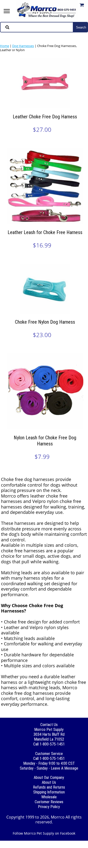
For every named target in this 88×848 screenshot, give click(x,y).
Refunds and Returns (49, 787)
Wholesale (49, 797)
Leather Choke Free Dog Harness (45, 117)
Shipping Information (49, 792)
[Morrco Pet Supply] (47, 10)
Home (4, 46)
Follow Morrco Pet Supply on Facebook (44, 833)
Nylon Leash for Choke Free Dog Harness (45, 441)
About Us (49, 782)
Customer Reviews (49, 802)
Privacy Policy (49, 806)
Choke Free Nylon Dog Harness (45, 322)
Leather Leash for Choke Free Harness (45, 232)
